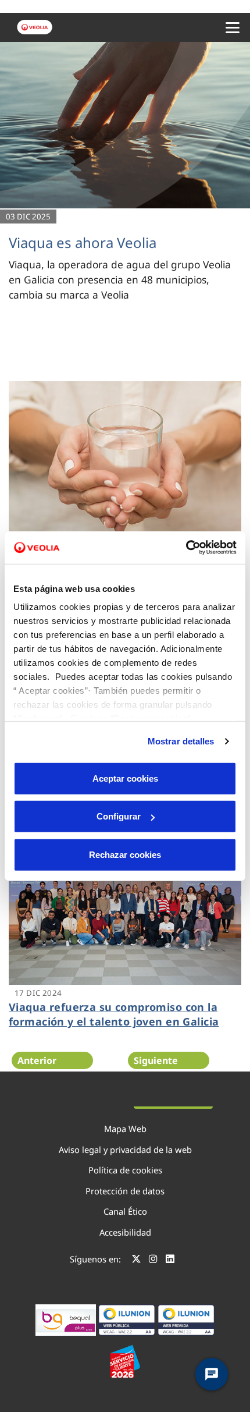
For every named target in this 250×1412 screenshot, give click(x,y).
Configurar (119, 816)
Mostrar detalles (181, 741)
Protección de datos (125, 1191)
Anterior (36, 1060)
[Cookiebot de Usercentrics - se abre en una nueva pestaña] (186, 547)
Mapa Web (125, 1128)
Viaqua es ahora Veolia (82, 242)
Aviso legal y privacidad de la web (125, 1149)
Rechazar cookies (125, 854)
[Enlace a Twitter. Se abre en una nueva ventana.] (136, 1260)
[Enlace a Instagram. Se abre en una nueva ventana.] (153, 1260)
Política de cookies (125, 1170)
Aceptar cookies (125, 778)
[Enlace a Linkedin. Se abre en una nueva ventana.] (170, 1260)
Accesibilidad (125, 1232)
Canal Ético (125, 1211)
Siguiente (156, 1060)
